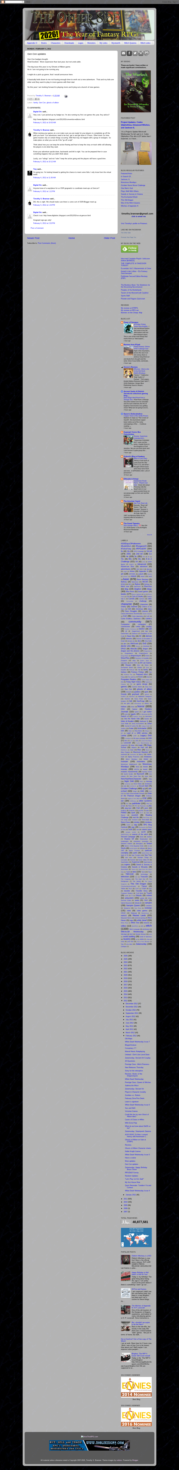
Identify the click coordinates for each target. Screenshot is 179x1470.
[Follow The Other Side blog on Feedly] (129, 252)
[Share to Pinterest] (38, 99)
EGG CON (133, 663)
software (142, 848)
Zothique (123, 946)
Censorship (129, 601)
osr (122, 801)
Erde (147, 667)
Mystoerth (116, 43)
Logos (80, 43)
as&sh (140, 574)
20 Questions (130, 1061)
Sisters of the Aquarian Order (134, 846)
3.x (150, 554)
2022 (126, 969)
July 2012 (130, 1020)
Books (44, 43)
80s (130, 559)
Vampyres (127, 908)
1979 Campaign (139, 551)
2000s (128, 554)
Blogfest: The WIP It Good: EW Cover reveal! (141, 1355)
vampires (149, 905)
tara (134, 872)
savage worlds (131, 832)
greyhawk (135, 694)
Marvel (148, 750)
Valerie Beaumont (126, 903)
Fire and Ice (131, 677)
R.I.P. (141, 813)
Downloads (69, 43)
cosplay (149, 626)
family (35, 103)
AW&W (133, 576)
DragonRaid (124, 655)
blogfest (137, 589)
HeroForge (141, 701)
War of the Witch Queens (130, 203)
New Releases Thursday (134, 1067)
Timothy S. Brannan (41, 130)
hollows (124, 707)
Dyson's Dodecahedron (133, 414)
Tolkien (123, 888)
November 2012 (132, 1007)
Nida (150, 779)
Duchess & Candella (141, 658)
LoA (131, 740)
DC (140, 636)
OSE (144, 798)
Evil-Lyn (131, 669)
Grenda (123, 694)
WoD (131, 934)
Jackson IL (144, 721)
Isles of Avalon (127, 721)
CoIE (147, 616)
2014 (126, 994)
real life (136, 817)
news (146, 776)
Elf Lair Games (146, 663)
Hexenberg (137, 703)
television (125, 876)
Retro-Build (145, 819)
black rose (125, 586)
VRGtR (123, 913)
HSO (123, 709)
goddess (137, 692)
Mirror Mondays (131, 759)
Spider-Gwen (146, 853)
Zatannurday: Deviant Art (134, 1089)
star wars (128, 857)
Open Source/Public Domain (135, 793)
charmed (134, 607)
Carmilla (131, 599)
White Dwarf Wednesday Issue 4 (137, 1191)
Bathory (124, 582)
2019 (126, 978)
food (148, 677)
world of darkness (146, 936)
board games (143, 591)
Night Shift (129, 781)
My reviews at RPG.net (130, 310)
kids (122, 731)
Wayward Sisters (126, 918)
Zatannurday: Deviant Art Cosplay (138, 1058)
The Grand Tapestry (132, 523)
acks (143, 561)
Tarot (143, 872)
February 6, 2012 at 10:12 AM (44, 162)
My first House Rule (132, 1182)
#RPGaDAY (141, 549)
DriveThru (125, 658)
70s (122, 559)
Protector (132, 810)
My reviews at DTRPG (129, 308)
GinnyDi (128, 692)
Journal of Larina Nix (131, 726)
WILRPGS (135, 926)
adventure (143, 566)
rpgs (133, 827)
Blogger (135, 1460)
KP (122, 733)
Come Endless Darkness (131, 619)
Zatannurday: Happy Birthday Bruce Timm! (136, 1168)
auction (125, 576)
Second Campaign (128, 837)
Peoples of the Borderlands (131, 290)
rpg (135, 824)
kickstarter (142, 728)
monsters (141, 761)
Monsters (91, 43)
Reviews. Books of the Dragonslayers (133, 1075)
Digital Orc (37, 112)
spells (135, 853)
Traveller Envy (141, 891)
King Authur (138, 731)
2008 (126, 1208)
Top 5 (130, 888)
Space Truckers (134, 850)
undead (149, 895)
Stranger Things (143, 857)
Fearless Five (128, 674)
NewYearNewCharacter (131, 779)
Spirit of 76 (124, 855)
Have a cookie (130, 1158)
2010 (126, 1202)
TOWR (144, 888)
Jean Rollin (124, 723)
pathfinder (136, 803)
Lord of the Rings (146, 740)
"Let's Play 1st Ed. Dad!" (134, 1179)
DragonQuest (143, 653)
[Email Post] (65, 96)
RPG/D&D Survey (132, 1173)
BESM (123, 584)
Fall (139, 669)
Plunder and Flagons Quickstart (133, 299)
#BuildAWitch (126, 546)
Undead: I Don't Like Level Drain (137, 1055)
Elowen (128, 665)
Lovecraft (127, 743)
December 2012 (132, 1004)
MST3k (136, 769)
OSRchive (133, 801)
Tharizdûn (144, 877)
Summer (132, 860)
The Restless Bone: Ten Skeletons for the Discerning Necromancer (135, 286)
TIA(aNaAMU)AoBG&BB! (128, 886)
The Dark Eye (140, 879)
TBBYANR (130, 874)
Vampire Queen (133, 905)
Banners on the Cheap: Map (131, 313)
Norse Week (138, 784)
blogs (149, 589)
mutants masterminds (129, 772)
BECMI (145, 582)
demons (129, 639)
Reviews (128, 1145)
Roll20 (128, 825)
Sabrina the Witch (132, 1086)
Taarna (133, 869)
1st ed (149, 551)
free (122, 682)
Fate (150, 672)
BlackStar (148, 586)
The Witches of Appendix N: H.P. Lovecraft (141, 1307)
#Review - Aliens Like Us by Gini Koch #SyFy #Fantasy (141, 371)
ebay (134, 660)
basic (126, 579)
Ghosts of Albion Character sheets (138, 1148)
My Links (103, 43)
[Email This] (28, 99)
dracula (133, 648)
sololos (119, 1460)
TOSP (137, 888)
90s (139, 559)
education (124, 663)
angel (125, 571)
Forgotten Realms (129, 679)
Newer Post (33, 238)
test (136, 877)
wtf (136, 939)
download (146, 646)
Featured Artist (126, 174)
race (147, 813)
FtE (131, 684)
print (146, 808)
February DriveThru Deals (134, 1098)
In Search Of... (126, 177)
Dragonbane (148, 651)
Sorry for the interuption (134, 1071)
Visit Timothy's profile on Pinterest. (134, 223)
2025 (126, 959)
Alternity (149, 569)
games (124, 686)
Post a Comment (37, 228)
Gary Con (148, 687)
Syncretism (124, 869)
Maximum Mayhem (140, 752)
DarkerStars (125, 633)
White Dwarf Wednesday (134, 1079)
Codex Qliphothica (137, 616)
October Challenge (129, 788)
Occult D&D (143, 786)
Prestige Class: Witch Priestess (137, 1064)
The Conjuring (126, 879)
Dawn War (131, 636)
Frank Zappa (146, 679)
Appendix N (143, 571)
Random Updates (131, 1176)
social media (133, 848)
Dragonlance (129, 653)
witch (149, 925)
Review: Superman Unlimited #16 (140, 437)
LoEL (136, 740)
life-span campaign (140, 738)
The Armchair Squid (132, 501)
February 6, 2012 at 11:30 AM (44, 178)
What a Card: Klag (140, 458)
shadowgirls (125, 841)
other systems (145, 801)
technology (144, 874)
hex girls (127, 703)
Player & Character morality (135, 1092)
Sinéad (149, 843)
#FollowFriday (126, 549)
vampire (148, 903)
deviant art (131, 641)
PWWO (124, 813)
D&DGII (142, 629)
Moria (137, 767)
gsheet (147, 694)
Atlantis (149, 574)
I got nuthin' (147, 712)
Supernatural (148, 862)
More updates (130, 1161)
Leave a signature (132, 1102)
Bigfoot (137, 584)
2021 (126, 972)
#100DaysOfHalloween (131, 543)
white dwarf (142, 920)
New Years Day (135, 776)
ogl (143, 789)
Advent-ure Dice (127, 566)
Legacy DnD (146, 735)
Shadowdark (144, 839)
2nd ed (139, 554)
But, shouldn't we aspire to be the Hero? (141, 1323)
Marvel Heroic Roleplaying (135, 1051)
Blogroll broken (130, 1045)
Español (123, 669)
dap (146, 631)
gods (146, 692)
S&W (130, 829)
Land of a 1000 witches (137, 733)
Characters (55, 43)
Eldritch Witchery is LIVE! (141, 1256)
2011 (126, 1199)
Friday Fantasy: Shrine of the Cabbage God (142, 348)
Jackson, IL (125, 179)
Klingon (147, 731)
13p (128, 551)
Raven (123, 815)
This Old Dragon (127, 200)
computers (142, 624)
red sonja (124, 819)
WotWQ (126, 939)
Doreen (138, 646)
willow (123, 926)
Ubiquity (139, 895)
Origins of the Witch (134, 798)
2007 (126, 1212)
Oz (127, 803)
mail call (144, 747)
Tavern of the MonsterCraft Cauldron (134, 293)
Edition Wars (144, 660)
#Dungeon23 (141, 546)
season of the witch (140, 834)
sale (137, 829)
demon (149, 636)
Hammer (127, 699)
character (126, 604)
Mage (132, 745)
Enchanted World (127, 667)
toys (150, 888)
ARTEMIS (132, 574)
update (142, 898)
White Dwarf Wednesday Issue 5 (137, 1155)
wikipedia (146, 923)
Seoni (141, 837)
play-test (128, 808)
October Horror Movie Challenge (133, 185)
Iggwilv (133, 714)
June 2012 (130, 1023)
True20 (149, 893)
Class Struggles (131, 611)
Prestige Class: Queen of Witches (138, 1082)
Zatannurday (141, 944)
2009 (126, 1205)
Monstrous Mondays (128, 182)
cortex (138, 626)
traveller (127, 891)
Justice (123, 728)
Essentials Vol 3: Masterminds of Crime (136, 268)
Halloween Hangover (145, 696)
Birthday (147, 584)
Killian (130, 731)
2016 (126, 988)
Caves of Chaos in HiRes (134, 1120)
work (150, 934)
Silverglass (139, 843)
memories (133, 754)
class (150, 609)
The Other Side (126, 233)
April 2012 (130, 1029)
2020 (126, 975)
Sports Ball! (125, 296)
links (125, 740)
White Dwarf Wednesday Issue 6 (137, 1105)
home (132, 706)
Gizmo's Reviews (131, 367)
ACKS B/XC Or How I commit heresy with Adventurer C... (136, 1136)
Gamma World (137, 687)
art (122, 574)
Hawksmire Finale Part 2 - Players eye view (141, 483)
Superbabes (125, 862)
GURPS (123, 696)
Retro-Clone (125, 822)
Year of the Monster (143, 941)
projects (123, 810)
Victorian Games (131, 1111)
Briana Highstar (136, 594)
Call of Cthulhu (137, 596)
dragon (145, 649)
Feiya (122, 677)
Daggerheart (136, 631)
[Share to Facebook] (36, 99)
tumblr (126, 895)
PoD (138, 808)
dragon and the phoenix (130, 651)
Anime (132, 571)
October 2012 (131, 1010)
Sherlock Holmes (126, 843)
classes (145, 611)
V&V (146, 900)
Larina (123, 735)
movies (124, 769)
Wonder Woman (140, 934)
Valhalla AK (138, 903)
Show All (149, 534)
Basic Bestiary (142, 579)
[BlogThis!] (31, 99)
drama (147, 655)
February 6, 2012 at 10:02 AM (44, 123)
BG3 (129, 584)
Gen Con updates (131, 1164)
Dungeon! (124, 660)
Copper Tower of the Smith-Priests (136, 416)
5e (135, 556)
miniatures (148, 757)
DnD (145, 643)
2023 (126, 965)
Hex (150, 701)
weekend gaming (139, 918)
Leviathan (128, 738)
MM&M (146, 759)
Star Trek (148, 855)
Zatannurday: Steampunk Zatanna (138, 1131)
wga (131, 920)
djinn (124, 643)
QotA (133, 813)
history (147, 703)
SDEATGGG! (125, 834)
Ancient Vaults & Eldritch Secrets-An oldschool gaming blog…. (136, 394)
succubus (124, 860)
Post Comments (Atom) (47, 243)
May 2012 (130, 1026)
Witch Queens (130, 43)
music (145, 769)
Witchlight (124, 934)
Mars (139, 750)
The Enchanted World (129, 197)
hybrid (137, 712)
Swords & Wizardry (140, 867)
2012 (126, 1001)
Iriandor (146, 719)
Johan (149, 724)
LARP (135, 735)
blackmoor (137, 586)
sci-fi (143, 832)
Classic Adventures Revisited (130, 613)
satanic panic (147, 829)
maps (132, 750)
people (123, 806)
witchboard (145, 929)
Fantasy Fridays (137, 672)
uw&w (137, 900)
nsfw (124, 786)
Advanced (141, 564)
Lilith (150, 738)
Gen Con (42, 103)
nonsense (128, 784)
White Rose (124, 923)
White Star (135, 923)
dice (139, 641)
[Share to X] (33, 99)
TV (132, 895)
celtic (150, 599)
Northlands (148, 784)
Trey (35, 169)
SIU (148, 846)
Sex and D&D (130, 1108)
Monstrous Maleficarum (129, 764)
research (135, 819)
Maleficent (124, 750)
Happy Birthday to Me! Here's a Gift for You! (140, 1273)
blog (126, 589)
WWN (142, 939)
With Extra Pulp (131, 1123)
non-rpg (149, 781)
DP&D (123, 649)
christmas (139, 609)
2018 (126, 981)
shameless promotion (141, 841)
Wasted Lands (139, 915)
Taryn (150, 872)
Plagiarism (143, 806)
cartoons (142, 599)
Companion (125, 624)
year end (130, 941)
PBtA (148, 803)
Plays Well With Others (130, 191)
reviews (148, 822)
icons (126, 714)
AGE (137, 569)
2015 (126, 991)
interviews (148, 716)
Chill (129, 609)
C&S (127, 596)
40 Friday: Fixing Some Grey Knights (141, 325)
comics (148, 618)
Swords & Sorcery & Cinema (132, 194)
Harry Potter (138, 699)
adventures (126, 569)
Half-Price (132, 696)
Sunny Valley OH (143, 860)
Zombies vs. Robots (132, 1095)
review (137, 822)
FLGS (140, 677)
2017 (126, 985)
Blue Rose (130, 591)
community (135, 621)
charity (123, 607)
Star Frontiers (136, 855)
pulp (147, 810)
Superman (136, 862)
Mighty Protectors (134, 757)
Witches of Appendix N (129, 206)
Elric (138, 665)
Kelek (131, 728)
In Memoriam (144, 714)
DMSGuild (134, 644)
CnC (125, 616)
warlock (124, 915)
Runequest (142, 827)
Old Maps (128, 1039)
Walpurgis (134, 913)
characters (144, 604)
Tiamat (144, 886)
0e (122, 551)
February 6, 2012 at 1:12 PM (44, 191)
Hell (130, 701)
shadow (149, 837)
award (143, 576)
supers (127, 864)
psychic (140, 810)
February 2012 (131, 1036)
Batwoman (135, 582)
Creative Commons (130, 629)
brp (145, 594)
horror (141, 706)
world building (129, 936)
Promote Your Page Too (128, 237)
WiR (142, 926)
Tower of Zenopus (131, 322)
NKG (141, 781)
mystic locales (128, 774)
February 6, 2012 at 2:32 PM (44, 223)
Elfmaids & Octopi (131, 479)
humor (134, 709)
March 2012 (130, 1033)
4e (127, 556)
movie (145, 767)
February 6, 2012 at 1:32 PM (44, 205)
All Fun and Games (139, 1289)
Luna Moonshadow (142, 743)
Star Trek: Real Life (141, 503)
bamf (150, 576)
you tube (129, 944)
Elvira (146, 665)
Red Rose (146, 817)
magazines (124, 745)
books (123, 594)
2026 (126, 956)
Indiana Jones (137, 716)
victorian (148, 908)
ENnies (139, 667)
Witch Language (134, 929)
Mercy (141, 754)
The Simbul (137, 881)
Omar (135, 791)
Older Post (109, 238)
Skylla (123, 848)
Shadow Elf (129, 839)
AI (143, 569)
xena (122, 941)
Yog (122, 944)
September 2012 (132, 1013)
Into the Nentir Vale (132, 719)
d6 (126, 631)
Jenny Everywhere (138, 723)
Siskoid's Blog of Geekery (134, 456)
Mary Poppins (125, 752)
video (129, 911)
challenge (143, 601)
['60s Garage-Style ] (131, 525)
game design (142, 684)
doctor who (126, 646)
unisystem (129, 898)
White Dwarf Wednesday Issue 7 (137, 1042)
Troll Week (139, 893)
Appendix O (32, 43)
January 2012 (131, 1195)
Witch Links (145, 43)
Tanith (128, 872)
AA (136, 562)
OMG (142, 791)
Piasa (130, 806)
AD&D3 (131, 564)
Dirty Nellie (148, 641)
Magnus (134, 747)
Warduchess (145, 913)
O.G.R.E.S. (132, 786)
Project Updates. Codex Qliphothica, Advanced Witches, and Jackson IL (135, 125)
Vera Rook (137, 908)
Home (72, 238)
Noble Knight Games (133, 1151)
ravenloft (134, 815)
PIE (136, 806)
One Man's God (127, 188)
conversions (125, 626)
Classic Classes (147, 613)
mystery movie (147, 771)
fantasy (124, 672)
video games (142, 911)
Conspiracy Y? (130, 1048)
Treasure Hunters (127, 893)
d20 (150, 629)
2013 (126, 998)
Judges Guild (145, 726)
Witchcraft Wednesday (132, 931)
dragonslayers (136, 656)
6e (149, 556)
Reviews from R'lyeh (132, 345)
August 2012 (131, 1016)
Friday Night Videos (133, 682)
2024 (126, 962)
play (150, 806)
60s (144, 556)
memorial (124, 754)
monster (124, 761)
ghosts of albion (53, 103)
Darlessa (135, 633)
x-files (148, 939)
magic (140, 745)
